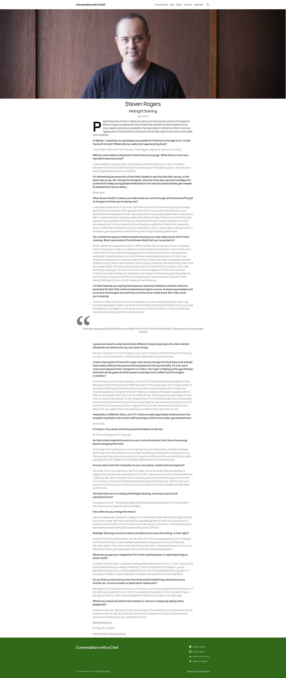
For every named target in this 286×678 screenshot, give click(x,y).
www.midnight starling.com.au (109, 633)
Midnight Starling (102, 622)
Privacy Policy (104, 671)
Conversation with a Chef (90, 4)
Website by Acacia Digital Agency (198, 671)
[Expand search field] (207, 4)
